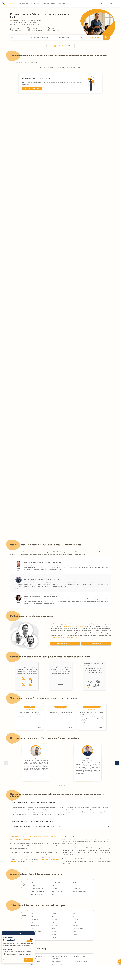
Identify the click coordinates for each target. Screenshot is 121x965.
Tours (32, 934)
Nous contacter (96, 644)
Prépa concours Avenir (79, 956)
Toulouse (33, 916)
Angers (54, 928)
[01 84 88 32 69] (69, 3)
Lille (32, 922)
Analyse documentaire (79, 891)
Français (75, 882)
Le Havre (54, 925)
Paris (32, 913)
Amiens (54, 934)
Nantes (75, 916)
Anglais (33, 885)
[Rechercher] (106, 37)
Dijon (32, 928)
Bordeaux (75, 919)
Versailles (55, 937)
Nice (53, 916)
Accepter (28, 960)
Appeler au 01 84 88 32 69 (65, 644)
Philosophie (76, 888)
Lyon (74, 913)
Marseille (54, 913)
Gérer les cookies (7, 960)
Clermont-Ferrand (78, 928)
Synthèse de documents (38, 894)
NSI (53, 894)
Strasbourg (55, 919)
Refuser (20, 960)
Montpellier (34, 919)
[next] (117, 763)
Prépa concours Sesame (80, 962)
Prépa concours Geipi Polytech (37, 958)
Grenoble (75, 925)
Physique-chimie (57, 882)
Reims (74, 922)
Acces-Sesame (35, 962)
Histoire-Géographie (37, 888)
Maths (32, 882)
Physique (54, 888)
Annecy (75, 934)
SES (53, 885)
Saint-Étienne (35, 925)
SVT (74, 885)
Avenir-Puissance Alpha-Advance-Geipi (59, 958)
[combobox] (20, 37)
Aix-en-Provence (36, 931)
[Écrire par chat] (119, 961)
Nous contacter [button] (108, 3)
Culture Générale (57, 891)
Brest (74, 931)
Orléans (33, 937)
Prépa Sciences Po (57, 962)
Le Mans (54, 931)
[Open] (31, 37)
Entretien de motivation (38, 891)
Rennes (54, 922)
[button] (118, 3)
